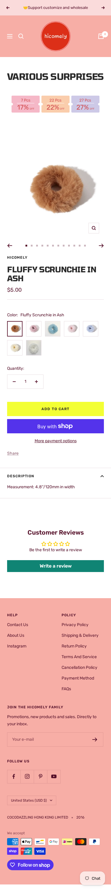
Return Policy (74, 646)
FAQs (66, 688)
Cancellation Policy (79, 667)
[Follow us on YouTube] (53, 776)
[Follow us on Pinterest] (40, 776)
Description (20, 476)
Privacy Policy (75, 624)
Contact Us (17, 624)
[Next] (101, 246)
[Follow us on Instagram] (27, 776)
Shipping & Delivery (80, 635)
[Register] (94, 739)
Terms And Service (79, 656)
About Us (15, 635)
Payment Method (78, 678)
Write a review (56, 566)
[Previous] (9, 246)
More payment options (56, 440)
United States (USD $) (29, 800)
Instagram (16, 646)
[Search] (21, 36)
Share (13, 453)
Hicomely (17, 257)
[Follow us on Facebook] (13, 776)
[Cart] (101, 36)
